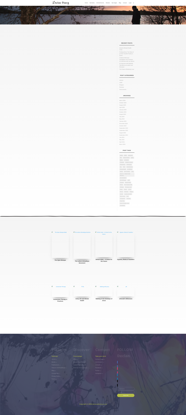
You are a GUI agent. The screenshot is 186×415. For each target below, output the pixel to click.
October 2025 (122, 102)
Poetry (121, 189)
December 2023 (123, 123)
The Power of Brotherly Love (126, 69)
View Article (57, 54)
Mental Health (128, 182)
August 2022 (122, 132)
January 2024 (122, 121)
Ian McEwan (129, 169)
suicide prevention (128, 194)
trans (128, 196)
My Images (114, 2)
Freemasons (129, 164)
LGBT (120, 82)
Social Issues (122, 89)
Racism (121, 191)
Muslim (121, 184)
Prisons (125, 189)
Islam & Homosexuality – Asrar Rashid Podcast (72, 47)
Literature (122, 182)
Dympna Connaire (129, 162)
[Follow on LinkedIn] (125, 376)
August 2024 (122, 114)
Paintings (122, 187)
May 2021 (121, 139)
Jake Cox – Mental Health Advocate (125, 174)
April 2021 (122, 142)
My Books (92, 2)
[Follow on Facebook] (125, 364)
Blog (120, 2)
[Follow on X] (125, 383)
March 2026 (122, 100)
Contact (125, 2)
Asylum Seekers (126, 157)
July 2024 (121, 116)
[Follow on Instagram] (125, 370)
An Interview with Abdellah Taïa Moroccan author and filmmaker (126, 65)
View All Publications (93, 311)
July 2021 (121, 137)
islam (132, 171)
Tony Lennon (122, 196)
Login (130, 2)
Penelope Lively (128, 187)
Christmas (122, 162)
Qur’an (129, 189)
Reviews (108, 2)
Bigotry (121, 160)
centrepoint (126, 160)
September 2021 (123, 135)
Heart (124, 166)
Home (86, 2)
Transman (128, 198)
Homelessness (130, 166)
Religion (121, 85)
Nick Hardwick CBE (128, 184)
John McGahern (123, 177)
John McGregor (123, 180)
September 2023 (123, 128)
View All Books (93, 272)
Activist (121, 155)
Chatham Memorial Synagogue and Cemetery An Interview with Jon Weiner (126, 59)
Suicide (121, 194)
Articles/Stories (100, 2)
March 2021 (122, 144)
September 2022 (123, 130)
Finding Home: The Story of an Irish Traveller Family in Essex (126, 53)
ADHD (125, 155)
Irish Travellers (127, 171)
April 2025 (122, 107)
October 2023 (122, 125)
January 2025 (122, 109)
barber (132, 157)
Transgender (122, 198)
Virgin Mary (122, 200)
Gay (121, 166)
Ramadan (126, 191)
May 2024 (121, 119)
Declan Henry (57, 50)
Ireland (121, 171)
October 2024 (122, 112)
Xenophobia (122, 205)
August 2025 (122, 105)
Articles (121, 80)
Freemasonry (122, 164)
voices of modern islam (124, 203)
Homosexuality (123, 169)
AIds (121, 157)
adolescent (130, 155)
